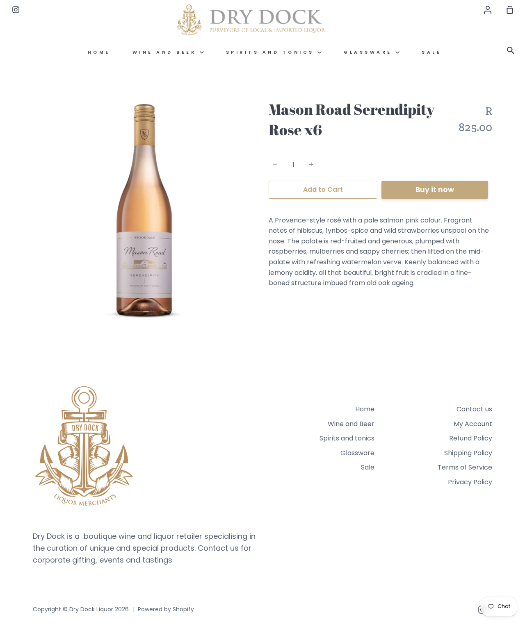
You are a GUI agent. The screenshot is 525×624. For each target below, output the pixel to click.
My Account (473, 424)
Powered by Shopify (166, 609)
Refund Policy (470, 438)
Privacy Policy (470, 482)
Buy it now (434, 189)
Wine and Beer (166, 52)
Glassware (369, 52)
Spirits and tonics (272, 52)
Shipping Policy (468, 453)
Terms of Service (465, 467)
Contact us (474, 409)
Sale (431, 52)
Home (99, 52)
